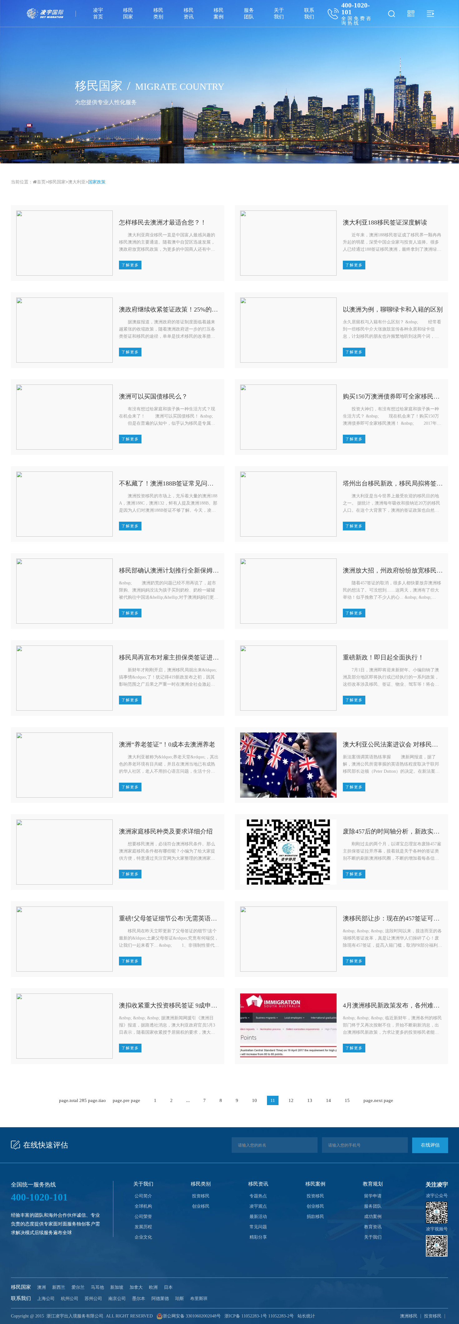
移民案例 (219, 13)
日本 (168, 1287)
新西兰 (58, 1287)
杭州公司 (69, 1298)
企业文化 (143, 1237)
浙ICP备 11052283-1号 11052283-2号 (259, 1316)
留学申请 (373, 1196)
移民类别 (158, 13)
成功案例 (373, 1216)
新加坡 (116, 1287)
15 (347, 1100)
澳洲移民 (408, 1316)
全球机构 (143, 1206)
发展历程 (143, 1227)
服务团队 (249, 13)
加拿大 (136, 1287)
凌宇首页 (98, 13)
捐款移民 (315, 1216)
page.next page (378, 1100)
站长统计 (306, 1316)
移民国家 (128, 13)
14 (328, 1100)
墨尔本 (138, 1298)
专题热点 (258, 1196)
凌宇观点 (258, 1206)
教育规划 (373, 1183)
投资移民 (201, 1196)
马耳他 (97, 1287)
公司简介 (143, 1196)
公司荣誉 (143, 1216)
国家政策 (97, 182)
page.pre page (126, 1100)
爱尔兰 (78, 1287)
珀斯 (179, 1298)
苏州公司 (93, 1298)
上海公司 (46, 1298)
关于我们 (279, 13)
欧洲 (153, 1287)
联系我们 (309, 13)
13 (309, 1100)
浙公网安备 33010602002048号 (192, 1316)
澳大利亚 (77, 182)
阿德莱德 (160, 1298)
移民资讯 (189, 13)
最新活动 (258, 1216)
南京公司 (117, 1298)
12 (291, 1100)
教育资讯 (373, 1227)
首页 (41, 182)
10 (254, 1100)
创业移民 (201, 1206)
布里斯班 (199, 1298)
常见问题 (258, 1227)
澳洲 (41, 1287)
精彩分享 (258, 1237)
